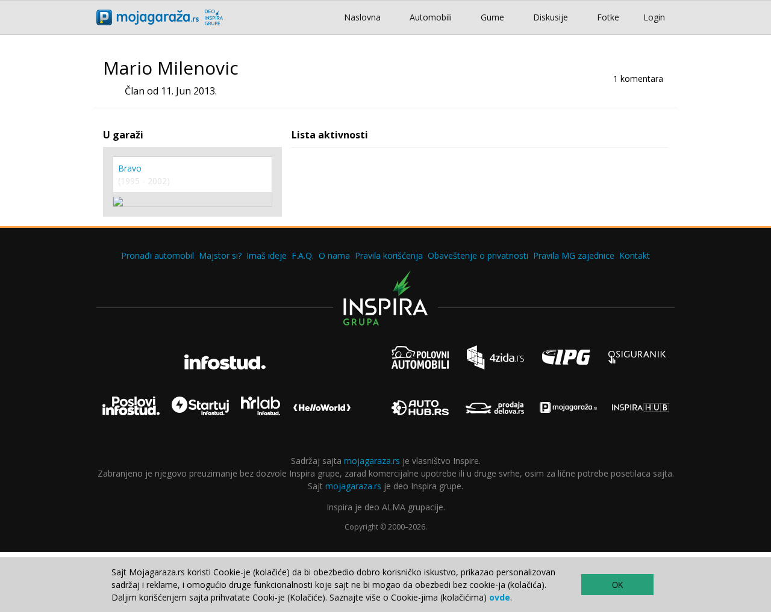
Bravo (130, 168)
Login (654, 17)
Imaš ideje (266, 255)
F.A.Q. (303, 255)
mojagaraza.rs (372, 460)
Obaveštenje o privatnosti (478, 255)
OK (617, 585)
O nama (334, 255)
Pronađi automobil (157, 255)
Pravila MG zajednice (573, 255)
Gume (492, 17)
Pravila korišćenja (389, 255)
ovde (499, 597)
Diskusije (550, 17)
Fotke (608, 17)
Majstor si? (220, 255)
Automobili (431, 17)
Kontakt (634, 255)
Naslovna (362, 17)
